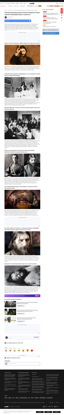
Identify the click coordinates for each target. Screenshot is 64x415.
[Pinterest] (59, 402)
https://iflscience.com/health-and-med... (12, 30)
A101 (29, 397)
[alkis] (60, 6)
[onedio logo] (32, 3)
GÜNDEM (12, 3)
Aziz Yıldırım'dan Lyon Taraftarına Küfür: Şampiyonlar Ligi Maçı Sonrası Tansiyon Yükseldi (24, 386)
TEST (3, 3)
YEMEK (21, 3)
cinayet (35, 258)
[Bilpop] (54, 6)
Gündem (45, 16)
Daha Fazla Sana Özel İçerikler (50, 33)
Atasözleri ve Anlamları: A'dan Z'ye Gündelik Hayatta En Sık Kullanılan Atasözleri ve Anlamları (37, 390)
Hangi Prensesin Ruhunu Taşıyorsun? (49, 26)
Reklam (24, 402)
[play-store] (51, 407)
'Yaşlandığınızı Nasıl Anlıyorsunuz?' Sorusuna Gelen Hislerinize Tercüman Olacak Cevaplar (24, 375)
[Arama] (57, 3)
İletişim (26, 402)
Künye (42, 402)
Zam (13, 397)
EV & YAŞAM (8, 3)
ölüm (34, 27)
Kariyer (29, 402)
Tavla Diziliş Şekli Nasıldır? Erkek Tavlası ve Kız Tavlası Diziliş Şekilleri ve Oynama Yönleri (38, 392)
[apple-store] (45, 407)
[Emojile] (56, 6)
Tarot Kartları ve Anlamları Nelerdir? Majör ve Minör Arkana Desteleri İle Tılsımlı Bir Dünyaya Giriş (52, 375)
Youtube (17, 397)
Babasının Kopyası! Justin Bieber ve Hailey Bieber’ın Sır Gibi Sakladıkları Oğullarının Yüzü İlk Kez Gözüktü (51, 14)
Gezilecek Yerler (49, 397)
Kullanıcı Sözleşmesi (33, 402)
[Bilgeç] (52, 6)
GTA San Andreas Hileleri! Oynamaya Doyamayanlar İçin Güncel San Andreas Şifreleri (52, 391)
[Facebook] (52, 402)
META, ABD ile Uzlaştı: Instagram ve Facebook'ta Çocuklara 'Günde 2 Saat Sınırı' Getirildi (50, 18)
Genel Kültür (10, 10)
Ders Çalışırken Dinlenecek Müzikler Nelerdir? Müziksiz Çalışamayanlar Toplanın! (51, 383)
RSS (43, 402)
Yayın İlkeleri (39, 402)
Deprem (10, 397)
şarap (33, 180)
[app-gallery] (57, 407)
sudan (30, 210)
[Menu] (1, 4)
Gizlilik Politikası (14, 402)
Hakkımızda (6, 402)
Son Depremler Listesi (35, 376)
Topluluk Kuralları (20, 402)
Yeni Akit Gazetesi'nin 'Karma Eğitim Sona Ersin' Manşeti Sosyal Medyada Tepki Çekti (23, 379)
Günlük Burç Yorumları (23, 397)
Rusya (8, 67)
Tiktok (32, 397)
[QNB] (48, 6)
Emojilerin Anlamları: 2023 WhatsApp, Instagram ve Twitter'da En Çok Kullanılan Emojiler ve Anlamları (38, 387)
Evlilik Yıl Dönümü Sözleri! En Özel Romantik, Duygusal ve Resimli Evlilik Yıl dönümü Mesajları (38, 379)
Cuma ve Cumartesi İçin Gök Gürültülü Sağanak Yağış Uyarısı (49, 23)
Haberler (5, 10)
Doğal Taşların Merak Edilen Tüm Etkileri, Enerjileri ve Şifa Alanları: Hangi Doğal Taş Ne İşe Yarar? (38, 384)
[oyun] (58, 6)
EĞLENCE (17, 3)
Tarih (13, 10)
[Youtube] (56, 402)
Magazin (45, 11)
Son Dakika (36, 397)
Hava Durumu (34, 374)
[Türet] (50, 6)
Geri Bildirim (10, 402)
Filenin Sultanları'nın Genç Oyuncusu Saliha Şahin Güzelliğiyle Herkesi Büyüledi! (10, 389)
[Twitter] (54, 402)
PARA (25, 3)
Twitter (6, 397)
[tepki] (6, 350)
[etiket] (5, 301)
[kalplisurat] (62, 6)
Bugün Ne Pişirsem (43, 397)
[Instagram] (50, 402)
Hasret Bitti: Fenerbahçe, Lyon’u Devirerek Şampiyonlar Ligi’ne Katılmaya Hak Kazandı (24, 382)
